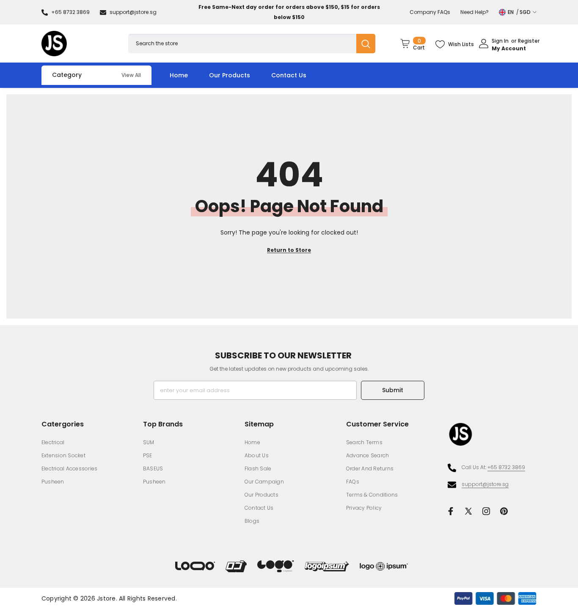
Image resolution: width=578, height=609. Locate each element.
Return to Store (289, 250)
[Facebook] (450, 511)
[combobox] (242, 43)
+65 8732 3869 (70, 12)
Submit (392, 390)
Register (528, 41)
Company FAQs (430, 12)
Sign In (500, 41)
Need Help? (474, 12)
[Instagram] (486, 511)
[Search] (251, 43)
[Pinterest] (503, 511)
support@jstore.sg (133, 12)
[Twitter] (468, 511)
